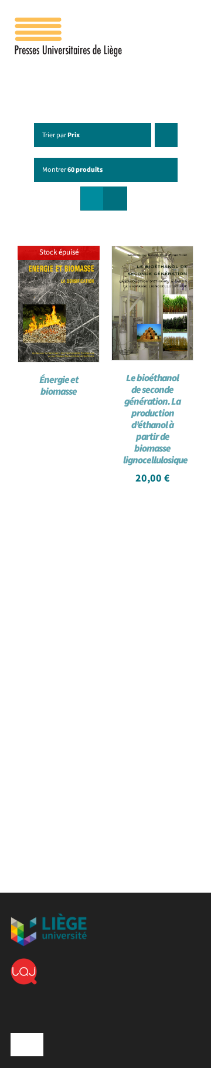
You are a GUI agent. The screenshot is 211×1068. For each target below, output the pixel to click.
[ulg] (49, 917)
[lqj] (24, 963)
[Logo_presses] (69, 22)
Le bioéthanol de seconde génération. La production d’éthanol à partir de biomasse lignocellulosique (155, 419)
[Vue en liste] (115, 198)
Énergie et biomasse (59, 386)
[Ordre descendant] (166, 135)
